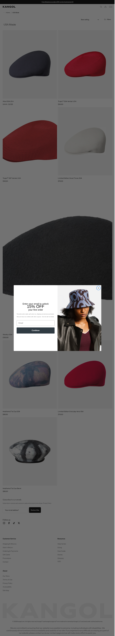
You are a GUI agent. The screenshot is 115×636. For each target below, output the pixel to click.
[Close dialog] (98, 288)
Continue (35, 330)
